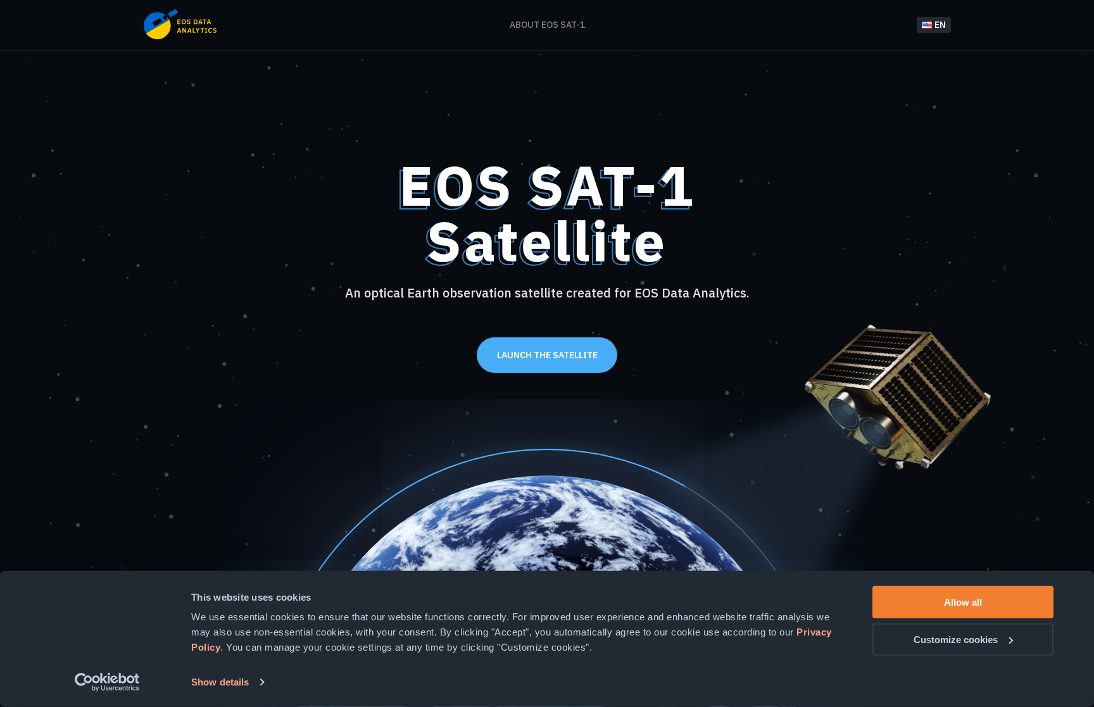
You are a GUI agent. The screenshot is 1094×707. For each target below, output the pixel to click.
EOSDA (180, 24)
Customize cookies (956, 639)
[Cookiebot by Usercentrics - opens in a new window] (107, 682)
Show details (220, 682)
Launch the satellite (547, 355)
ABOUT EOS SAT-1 (547, 24)
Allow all (963, 602)
